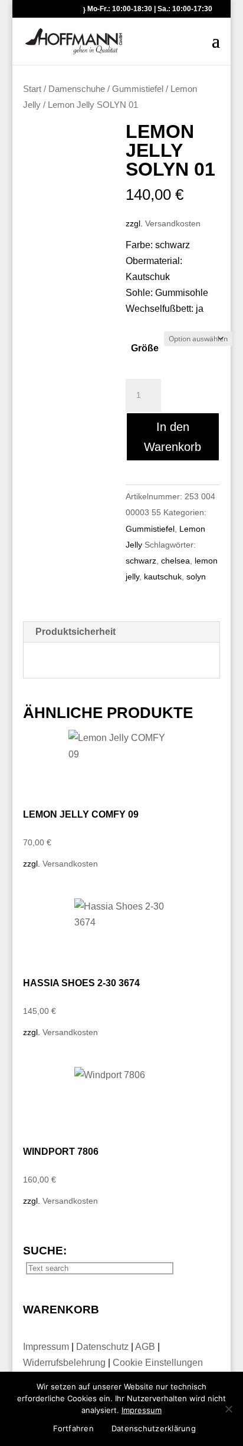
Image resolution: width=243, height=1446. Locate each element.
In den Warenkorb (172, 436)
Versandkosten (173, 223)
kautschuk (163, 576)
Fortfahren (73, 1428)
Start (32, 89)
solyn (196, 576)
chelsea (175, 560)
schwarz (141, 560)
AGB (146, 1347)
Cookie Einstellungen (158, 1363)
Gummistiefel (137, 89)
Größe (145, 348)
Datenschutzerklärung (153, 1428)
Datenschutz (103, 1347)
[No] (228, 1409)
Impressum (47, 1347)
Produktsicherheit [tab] (75, 632)
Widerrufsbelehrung (64, 1363)
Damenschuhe (76, 89)
